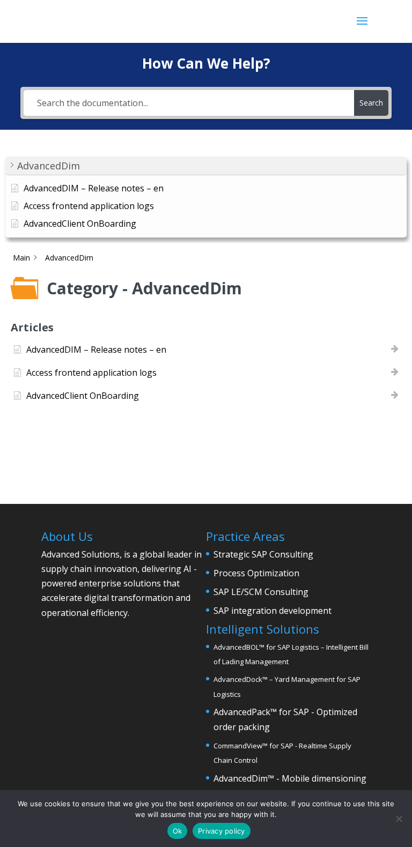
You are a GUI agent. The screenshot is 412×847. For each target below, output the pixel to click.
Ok (177, 831)
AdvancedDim (241, 778)
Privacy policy (221, 831)
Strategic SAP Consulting (263, 554)
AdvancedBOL (236, 647)
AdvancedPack (242, 712)
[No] (398, 818)
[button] (206, 166)
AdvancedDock (238, 679)
